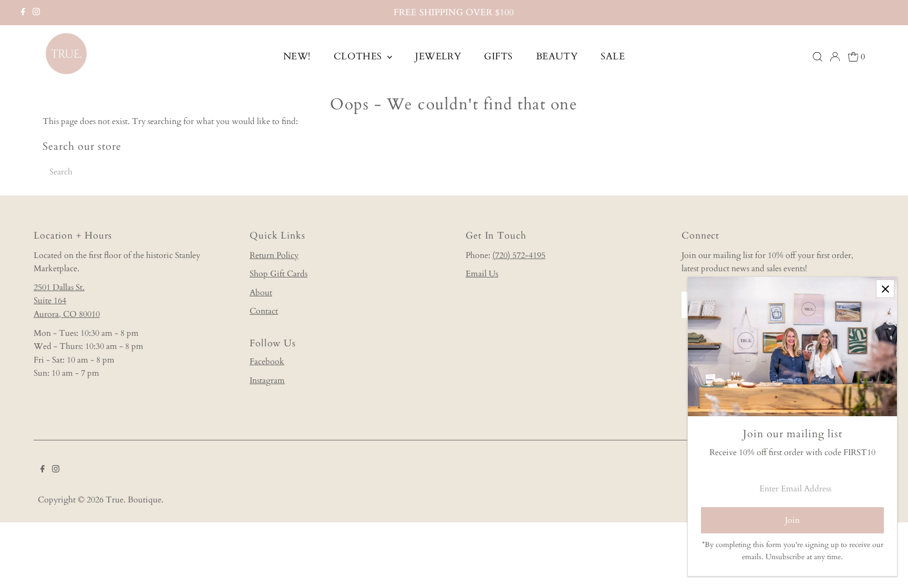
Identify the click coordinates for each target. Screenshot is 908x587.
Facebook (267, 361)
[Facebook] (23, 12)
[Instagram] (36, 12)
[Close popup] (885, 289)
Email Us (482, 274)
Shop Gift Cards (278, 274)
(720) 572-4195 (518, 255)
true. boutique (133, 500)
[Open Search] (817, 56)
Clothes (359, 56)
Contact (264, 311)
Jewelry (438, 56)
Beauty (557, 56)
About (261, 292)
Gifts (498, 56)
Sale (613, 56)
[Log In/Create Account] (835, 56)
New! (297, 56)
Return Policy (274, 255)
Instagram (267, 380)
